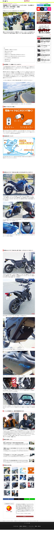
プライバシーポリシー (31, 526)
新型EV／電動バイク (22, 10)
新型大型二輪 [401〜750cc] (15, 10)
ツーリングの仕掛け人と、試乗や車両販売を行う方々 (11, 57)
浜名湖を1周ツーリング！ (8, 52)
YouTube (22, 513)
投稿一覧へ (24, 516)
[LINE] (29, 499)
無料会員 (47, 5)
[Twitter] (19, 499)
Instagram (29, 513)
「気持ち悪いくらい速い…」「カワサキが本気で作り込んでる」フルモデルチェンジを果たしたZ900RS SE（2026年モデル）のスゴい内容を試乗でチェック (45, 60)
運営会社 (36, 526)
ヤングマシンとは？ (15, 526)
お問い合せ (39, 526)
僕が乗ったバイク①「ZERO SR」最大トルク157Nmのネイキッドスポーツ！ (14, 54)
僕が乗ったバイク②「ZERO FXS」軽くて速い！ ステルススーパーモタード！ (14, 56)
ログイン (40, 5)
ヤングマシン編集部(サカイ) (44, 47)
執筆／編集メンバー (25, 526)
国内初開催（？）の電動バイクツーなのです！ (10, 49)
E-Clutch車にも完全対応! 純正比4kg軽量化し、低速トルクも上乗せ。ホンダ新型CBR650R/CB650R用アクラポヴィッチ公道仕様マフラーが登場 (45, 55)
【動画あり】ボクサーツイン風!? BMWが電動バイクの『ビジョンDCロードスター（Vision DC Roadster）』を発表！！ (16, 449)
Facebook (26, 513)
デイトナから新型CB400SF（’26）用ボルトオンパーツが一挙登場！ (45, 45)
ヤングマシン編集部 (11, 8)
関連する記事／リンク (7, 59)
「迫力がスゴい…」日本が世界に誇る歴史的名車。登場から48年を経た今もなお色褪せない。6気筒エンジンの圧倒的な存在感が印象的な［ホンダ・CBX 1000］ (45, 41)
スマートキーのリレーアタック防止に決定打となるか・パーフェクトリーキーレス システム (15, 460)
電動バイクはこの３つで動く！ (8, 51)
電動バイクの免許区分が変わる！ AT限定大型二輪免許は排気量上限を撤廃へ (13, 442)
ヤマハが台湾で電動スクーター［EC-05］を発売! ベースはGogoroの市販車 (13, 454)
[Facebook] (8, 499)
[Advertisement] (19, 40)
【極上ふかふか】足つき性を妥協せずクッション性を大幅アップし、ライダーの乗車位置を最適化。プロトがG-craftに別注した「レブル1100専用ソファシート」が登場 (45, 50)
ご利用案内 (20, 526)
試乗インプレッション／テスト (8, 10)
